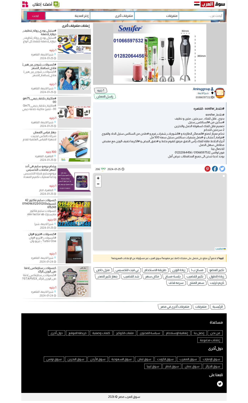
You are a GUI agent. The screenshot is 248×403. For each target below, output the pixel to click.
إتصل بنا (199, 333)
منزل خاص (103, 270)
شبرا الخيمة (203, 93)
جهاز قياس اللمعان (44, 132)
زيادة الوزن (178, 270)
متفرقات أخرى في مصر (174, 306)
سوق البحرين (76, 359)
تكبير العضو (216, 270)
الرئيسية (218, 306)
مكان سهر (152, 276)
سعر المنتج (196, 282)
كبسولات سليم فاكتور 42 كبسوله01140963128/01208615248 (39, 203)
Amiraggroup (202, 89)
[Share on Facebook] (215, 170)
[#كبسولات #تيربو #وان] (74, 262)
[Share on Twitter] (222, 170)
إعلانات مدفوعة (210, 340)
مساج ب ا (197, 270)
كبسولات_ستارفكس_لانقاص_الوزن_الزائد (40, 269)
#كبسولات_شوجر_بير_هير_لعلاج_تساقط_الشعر (39, 66)
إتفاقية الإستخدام (177, 333)
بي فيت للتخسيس (127, 270)
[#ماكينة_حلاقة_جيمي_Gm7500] (74, 126)
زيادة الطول (216, 276)
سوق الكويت (165, 359)
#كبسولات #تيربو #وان (42, 234)
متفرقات (201, 306)
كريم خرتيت (217, 282)
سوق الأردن (97, 359)
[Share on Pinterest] (208, 170)
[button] (98, 178)
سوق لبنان (144, 359)
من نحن (215, 333)
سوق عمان (192, 366)
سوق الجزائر (212, 366)
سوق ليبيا (153, 366)
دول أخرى (57, 333)
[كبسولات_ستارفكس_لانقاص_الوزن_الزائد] (74, 296)
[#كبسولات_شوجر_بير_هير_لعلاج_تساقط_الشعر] (74, 92)
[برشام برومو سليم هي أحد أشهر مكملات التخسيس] (74, 194)
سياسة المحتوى (150, 333)
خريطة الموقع (77, 333)
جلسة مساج (173, 276)
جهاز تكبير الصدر (107, 276)
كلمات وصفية (101, 333)
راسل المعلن (104, 96)
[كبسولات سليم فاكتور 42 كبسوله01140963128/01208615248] (74, 228)
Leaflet (219, 248)
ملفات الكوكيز (125, 333)
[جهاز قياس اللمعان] (74, 160)
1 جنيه (101, 90)
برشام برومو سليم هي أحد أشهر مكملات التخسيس (40, 167)
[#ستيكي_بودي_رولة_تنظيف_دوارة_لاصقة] (74, 58)
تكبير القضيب (195, 276)
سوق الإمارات (211, 359)
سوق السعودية (121, 359)
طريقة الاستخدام (155, 270)
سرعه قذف (176, 282)
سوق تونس (54, 359)
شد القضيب (131, 276)
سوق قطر (172, 366)
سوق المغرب (188, 359)
